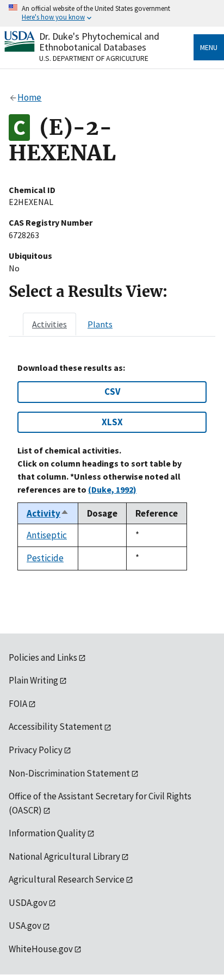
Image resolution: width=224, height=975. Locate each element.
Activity (48, 513)
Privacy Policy (36, 750)
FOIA (18, 704)
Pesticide (45, 558)
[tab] (49, 324)
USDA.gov (28, 903)
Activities (49, 324)
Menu (208, 47)
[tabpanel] (112, 466)
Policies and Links (43, 657)
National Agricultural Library (64, 856)
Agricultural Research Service (67, 879)
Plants (100, 324)
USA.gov (25, 925)
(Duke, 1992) (112, 489)
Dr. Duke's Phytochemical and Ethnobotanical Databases (99, 41)
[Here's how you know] (112, 13)
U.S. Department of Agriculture (93, 58)
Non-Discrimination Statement (69, 773)
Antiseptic (47, 535)
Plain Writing (33, 680)
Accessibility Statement (56, 726)
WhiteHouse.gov (41, 949)
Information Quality (47, 833)
